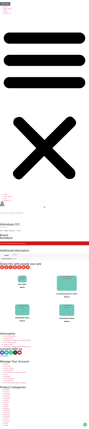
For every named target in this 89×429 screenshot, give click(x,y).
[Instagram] (15, 352)
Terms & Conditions (9, 336)
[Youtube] (19, 352)
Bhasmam (6, 392)
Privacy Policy (8, 338)
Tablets (5, 404)
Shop (5, 11)
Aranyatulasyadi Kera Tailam (66, 294)
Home (5, 7)
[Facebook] (2, 352)
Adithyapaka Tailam (22, 318)
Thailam (11, 213)
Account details (8, 368)
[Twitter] (6, 352)
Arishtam (6, 390)
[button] (44, 103)
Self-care (6, 402)
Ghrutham (6, 396)
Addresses (6, 366)
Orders (5, 364)
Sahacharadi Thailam (66, 318)
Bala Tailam (22, 284)
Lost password (8, 370)
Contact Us (7, 13)
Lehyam (6, 400)
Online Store (7, 9)
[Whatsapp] (11, 352)
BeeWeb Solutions (14, 356)
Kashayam (6, 398)
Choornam (6, 394)
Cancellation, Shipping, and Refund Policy (17, 340)
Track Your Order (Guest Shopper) (14, 372)
